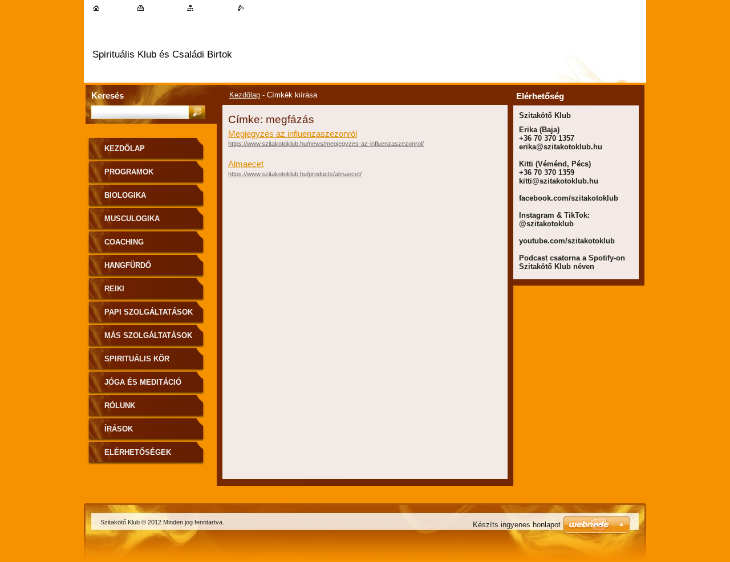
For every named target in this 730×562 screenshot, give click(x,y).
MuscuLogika (132, 218)
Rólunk (119, 405)
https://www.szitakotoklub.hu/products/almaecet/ (295, 173)
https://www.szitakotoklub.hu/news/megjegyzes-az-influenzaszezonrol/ (326, 143)
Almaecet (245, 164)
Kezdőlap (244, 95)
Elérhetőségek (137, 452)
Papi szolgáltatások (148, 312)
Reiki (114, 288)
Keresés (107, 95)
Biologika (125, 195)
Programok (128, 172)
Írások (118, 429)
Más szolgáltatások (148, 335)
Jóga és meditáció (142, 382)
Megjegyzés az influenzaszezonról (292, 134)
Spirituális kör (136, 359)
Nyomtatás (163, 7)
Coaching (124, 242)
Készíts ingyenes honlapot (517, 524)
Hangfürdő (127, 265)
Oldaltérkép (214, 7)
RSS (251, 7)
